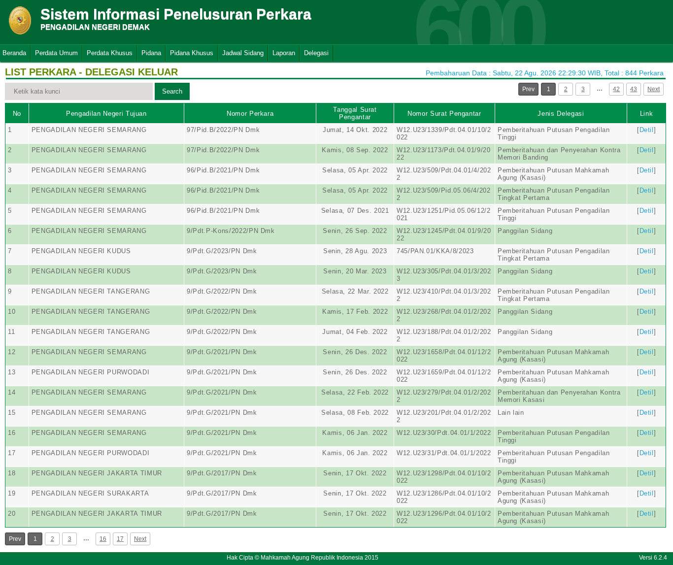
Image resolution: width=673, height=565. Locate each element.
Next (653, 89)
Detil (646, 129)
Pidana (151, 53)
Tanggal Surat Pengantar (354, 113)
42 (616, 89)
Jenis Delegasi (561, 113)
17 (120, 538)
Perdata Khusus (110, 53)
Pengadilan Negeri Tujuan (106, 113)
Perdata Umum (56, 53)
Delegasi (316, 53)
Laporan (283, 53)
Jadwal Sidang (243, 53)
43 (633, 89)
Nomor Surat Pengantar (444, 113)
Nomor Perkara (250, 113)
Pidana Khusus (191, 53)
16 (103, 538)
